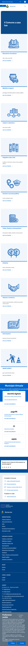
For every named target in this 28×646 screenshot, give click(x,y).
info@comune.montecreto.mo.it (13, 594)
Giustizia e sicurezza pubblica (9, 548)
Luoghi (3, 577)
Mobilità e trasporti (6, 541)
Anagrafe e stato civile (7, 543)
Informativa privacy (6, 611)
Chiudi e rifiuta (22, 616)
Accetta (23, 643)
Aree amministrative (7, 522)
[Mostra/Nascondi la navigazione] (3, 6)
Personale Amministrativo (8, 528)
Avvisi (3, 569)
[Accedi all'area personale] (25, 2)
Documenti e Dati (6, 531)
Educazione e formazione (8, 550)
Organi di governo (6, 519)
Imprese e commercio (7, 559)
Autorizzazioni (5, 545)
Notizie (3, 567)
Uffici (3, 524)
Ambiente (4, 552)
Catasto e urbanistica (7, 539)
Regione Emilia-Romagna (7, 2)
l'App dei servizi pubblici (9, 429)
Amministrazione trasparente (9, 609)
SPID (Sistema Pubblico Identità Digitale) (12, 396)
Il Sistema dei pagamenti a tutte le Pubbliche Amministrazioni (13, 415)
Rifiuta (13, 643)
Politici (3, 526)
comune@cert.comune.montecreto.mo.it (14, 596)
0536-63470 (7, 591)
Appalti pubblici (5, 557)
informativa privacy (7, 641)
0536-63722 (7, 589)
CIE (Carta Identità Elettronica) (10, 399)
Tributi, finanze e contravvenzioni (10, 555)
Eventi (3, 580)
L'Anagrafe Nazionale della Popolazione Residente (12, 442)
